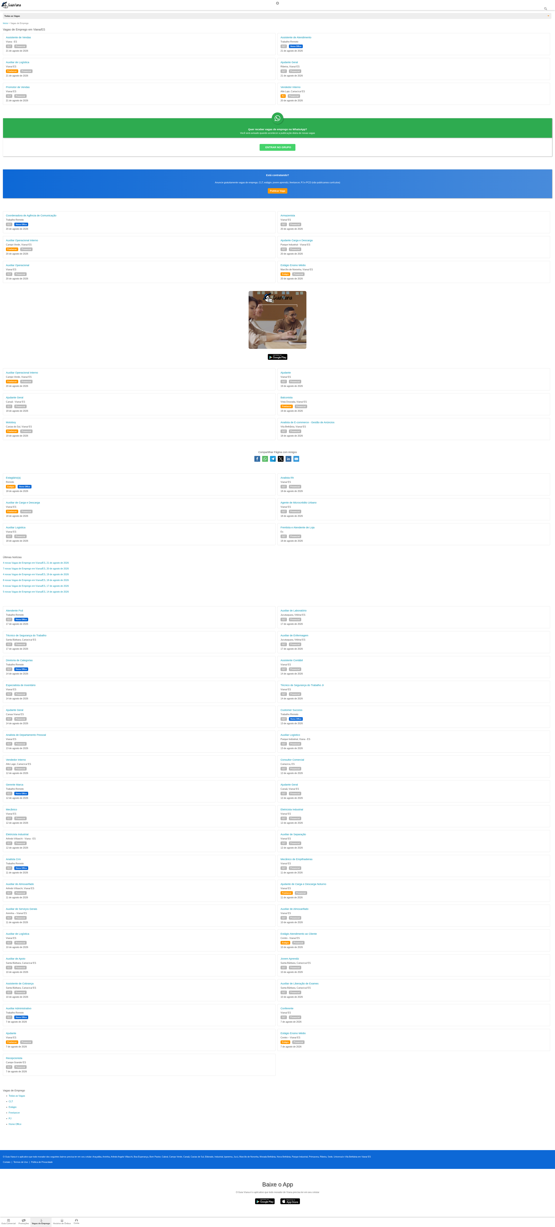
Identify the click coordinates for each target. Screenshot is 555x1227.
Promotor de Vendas (18, 87)
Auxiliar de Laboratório (294, 610)
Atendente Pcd (14, 610)
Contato (6, 1162)
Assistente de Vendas (18, 37)
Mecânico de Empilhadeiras (296, 859)
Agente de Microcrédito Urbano (299, 502)
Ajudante (286, 372)
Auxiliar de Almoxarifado (20, 884)
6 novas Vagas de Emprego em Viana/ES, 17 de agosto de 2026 (36, 586)
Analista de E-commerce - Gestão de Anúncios (307, 422)
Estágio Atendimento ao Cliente (299, 933)
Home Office (295, 46)
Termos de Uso (20, 1162)
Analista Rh (287, 477)
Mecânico (11, 809)
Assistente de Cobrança (20, 983)
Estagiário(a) (13, 477)
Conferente (287, 1008)
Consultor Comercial (292, 759)
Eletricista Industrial (292, 809)
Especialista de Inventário (21, 685)
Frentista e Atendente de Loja (297, 527)
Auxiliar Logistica (15, 527)
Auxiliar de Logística (17, 62)
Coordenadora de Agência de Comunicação (31, 215)
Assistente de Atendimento (296, 37)
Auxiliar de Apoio (15, 958)
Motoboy (11, 422)
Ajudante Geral (289, 62)
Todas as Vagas (17, 1096)
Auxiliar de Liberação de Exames (300, 983)
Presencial (20, 46)
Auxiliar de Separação (293, 834)
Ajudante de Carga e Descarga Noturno (303, 884)
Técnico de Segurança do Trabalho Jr (302, 685)
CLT (9, 46)
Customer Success (291, 710)
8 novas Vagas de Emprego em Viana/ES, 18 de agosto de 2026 (36, 580)
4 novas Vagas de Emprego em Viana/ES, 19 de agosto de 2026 (36, 574)
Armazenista (288, 215)
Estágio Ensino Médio (293, 265)
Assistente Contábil (292, 660)
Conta (76, 1223)
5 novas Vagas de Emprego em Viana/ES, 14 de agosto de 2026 (36, 592)
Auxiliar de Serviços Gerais (21, 909)
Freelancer (12, 71)
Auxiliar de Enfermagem (294, 635)
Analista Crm (13, 859)
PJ (283, 96)
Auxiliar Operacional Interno (22, 240)
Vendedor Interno (290, 87)
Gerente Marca (14, 784)
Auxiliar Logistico (290, 734)
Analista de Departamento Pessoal (26, 734)
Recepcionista (14, 1058)
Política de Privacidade (42, 1162)
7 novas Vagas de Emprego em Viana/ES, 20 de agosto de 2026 (36, 568)
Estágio (285, 274)
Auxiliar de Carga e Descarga (23, 502)
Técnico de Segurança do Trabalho (26, 635)
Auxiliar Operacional (17, 265)
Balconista (287, 397)
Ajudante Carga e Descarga (297, 240)
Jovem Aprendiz (290, 958)
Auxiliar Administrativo (18, 1008)
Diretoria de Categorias (19, 660)
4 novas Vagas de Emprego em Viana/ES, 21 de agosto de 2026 (36, 563)
